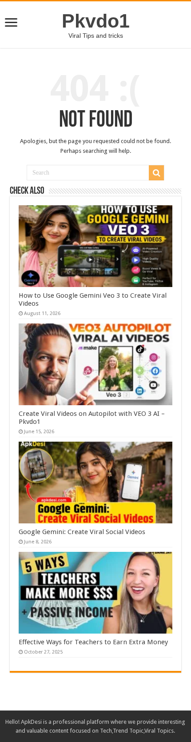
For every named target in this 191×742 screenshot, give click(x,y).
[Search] (156, 172)
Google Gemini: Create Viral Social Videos (82, 532)
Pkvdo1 (96, 21)
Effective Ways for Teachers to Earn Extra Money (93, 642)
